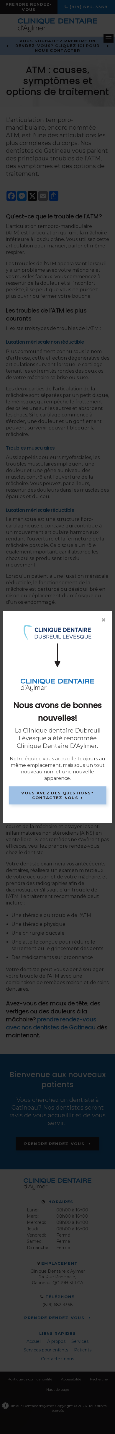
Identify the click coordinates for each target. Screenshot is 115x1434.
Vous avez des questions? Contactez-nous (57, 795)
